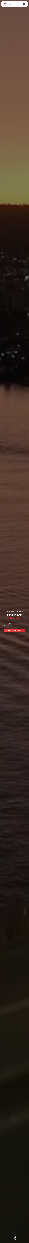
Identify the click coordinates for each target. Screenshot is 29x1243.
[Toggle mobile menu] (24, 4)
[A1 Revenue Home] (8, 4)
